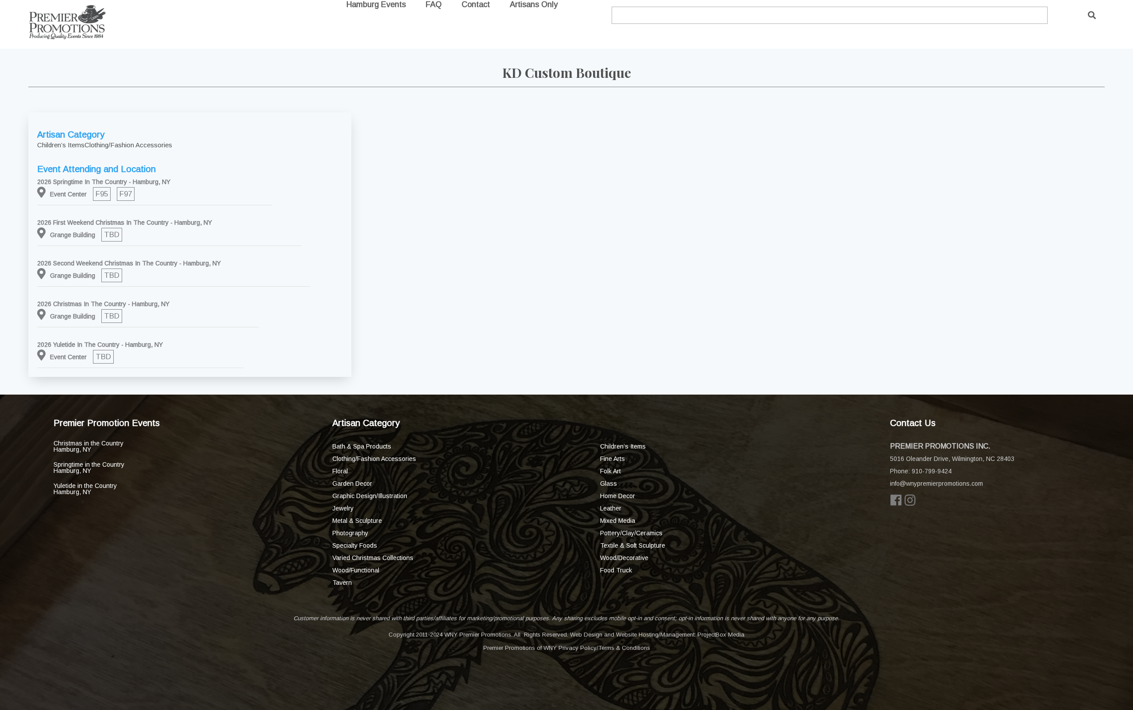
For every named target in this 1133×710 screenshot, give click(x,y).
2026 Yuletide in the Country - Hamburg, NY (100, 344)
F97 (125, 194)
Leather (610, 508)
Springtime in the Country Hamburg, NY (89, 467)
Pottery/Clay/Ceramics (631, 533)
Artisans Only (534, 4)
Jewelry (343, 508)
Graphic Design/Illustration (369, 495)
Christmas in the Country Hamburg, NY (88, 446)
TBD (111, 234)
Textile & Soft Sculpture (632, 545)
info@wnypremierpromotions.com (936, 483)
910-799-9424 (932, 471)
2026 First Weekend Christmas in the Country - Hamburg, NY (124, 222)
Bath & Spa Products (361, 446)
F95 (102, 194)
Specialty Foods (354, 545)
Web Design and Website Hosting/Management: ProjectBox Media (657, 634)
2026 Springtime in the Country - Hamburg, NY (103, 181)
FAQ (434, 4)
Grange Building (72, 234)
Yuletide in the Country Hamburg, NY (85, 488)
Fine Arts (612, 458)
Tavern (342, 582)
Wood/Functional (355, 570)
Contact (476, 4)
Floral (340, 471)
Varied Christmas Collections (372, 557)
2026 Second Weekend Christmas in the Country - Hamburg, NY (129, 263)
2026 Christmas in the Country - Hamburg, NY (103, 303)
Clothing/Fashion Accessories (374, 458)
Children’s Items (623, 446)
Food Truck (616, 570)
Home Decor (617, 495)
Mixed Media (617, 520)
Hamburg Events (376, 4)
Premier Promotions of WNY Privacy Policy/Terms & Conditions (566, 648)
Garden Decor (352, 483)
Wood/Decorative (624, 557)
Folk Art (610, 471)
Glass (608, 483)
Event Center (68, 194)
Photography (350, 533)
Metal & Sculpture (357, 520)
